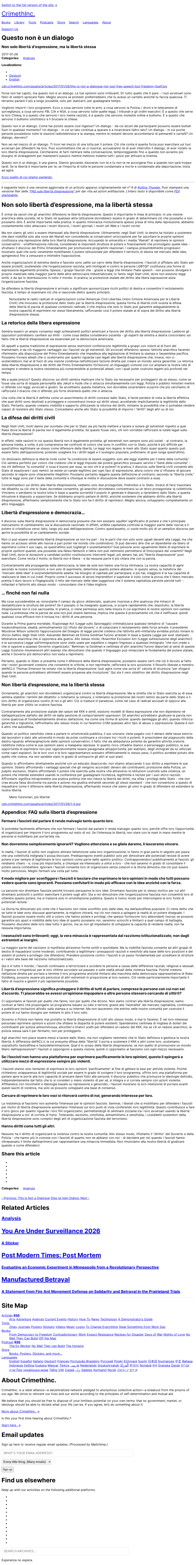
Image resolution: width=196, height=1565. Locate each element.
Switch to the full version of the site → (29, 5)
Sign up (7, 1469)
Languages (90, 22)
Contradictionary (65, 1334)
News (95, 1319)
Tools (32, 22)
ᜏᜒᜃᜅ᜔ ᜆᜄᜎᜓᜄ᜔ (127, 1370)
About (106, 22)
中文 (178, 1361)
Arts (12, 1319)
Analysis (29, 58)
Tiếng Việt (56, 1370)
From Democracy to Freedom (30, 1334)
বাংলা (154, 1365)
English (14, 79)
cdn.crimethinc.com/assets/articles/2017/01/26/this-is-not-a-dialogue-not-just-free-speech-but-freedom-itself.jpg (84, 86)
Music (70, 1327)
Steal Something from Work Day (142, 1327)
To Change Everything (102, 1327)
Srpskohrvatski (108, 1365)
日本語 (152, 1361)
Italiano (38, 1361)
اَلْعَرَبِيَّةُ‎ (124, 1365)
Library (19, 22)
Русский (106, 1361)
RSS (17, 1315)
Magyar (53, 1365)
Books (6, 22)
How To (84, 1319)
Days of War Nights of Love (165, 1334)
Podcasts (46, 22)
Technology (108, 1319)
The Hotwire (75, 1346)
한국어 (134, 1365)
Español (26, 1361)
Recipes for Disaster (129, 1334)
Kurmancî (100, 1370)
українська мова (35, 1370)
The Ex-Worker (20, 1346)
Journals (24, 1327)
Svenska (164, 1365)
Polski (118, 1361)
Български (166, 1361)
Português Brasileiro (85, 1361)
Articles (7, 1315)
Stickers (49, 1327)
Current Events (56, 1319)
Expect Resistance (100, 1334)
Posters (36, 1327)
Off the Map (47, 1338)
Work (82, 1334)
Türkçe (64, 1365)
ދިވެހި (77, 1370)
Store (61, 22)
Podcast (7, 1342)
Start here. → (11, 1425)
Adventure (23, 1319)
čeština (29, 1365)
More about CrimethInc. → (21, 1411)
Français (63, 1361)
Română (145, 1365)
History (73, 1319)
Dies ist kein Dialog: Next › (70, 1198)
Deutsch (15, 75)
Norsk (112, 1370)
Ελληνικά (130, 1361)
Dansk (175, 1365)
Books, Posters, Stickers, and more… (35, 1353)
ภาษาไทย (15, 1370)
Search (74, 22)
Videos (60, 1327)
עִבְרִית (185, 1365)
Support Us (10, 29)
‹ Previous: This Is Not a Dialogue (26, 1198)
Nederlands (88, 1365)
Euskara (41, 1365)
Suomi (142, 1361)
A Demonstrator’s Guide (135, 1319)
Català (69, 1370)
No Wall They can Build (48, 1346)
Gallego (86, 1370)
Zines (13, 1327)
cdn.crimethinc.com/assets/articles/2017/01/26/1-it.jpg (41, 804)
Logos (80, 1327)
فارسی (74, 1365)
